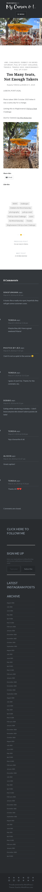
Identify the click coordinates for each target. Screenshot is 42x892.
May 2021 (9, 832)
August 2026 (10, 603)
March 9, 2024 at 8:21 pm (13, 403)
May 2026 (9, 615)
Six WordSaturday (24, 118)
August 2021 (10, 820)
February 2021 (11, 844)
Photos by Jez (11, 348)
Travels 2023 (18, 67)
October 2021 (11, 812)
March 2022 (10, 793)
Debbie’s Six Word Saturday (20, 208)
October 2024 (11, 690)
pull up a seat (27, 212)
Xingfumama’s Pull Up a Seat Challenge (21, 225)
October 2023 (11, 737)
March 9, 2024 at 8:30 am (13, 295)
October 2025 (11, 642)
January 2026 (11, 630)
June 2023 (10, 749)
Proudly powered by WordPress (20, 885)
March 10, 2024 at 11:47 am (14, 459)
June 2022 (10, 781)
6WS (6, 62)
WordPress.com (27, 887)
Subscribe (28, 569)
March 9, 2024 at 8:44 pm (18, 434)
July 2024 (9, 702)
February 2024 (11, 721)
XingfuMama (10, 292)
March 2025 (10, 670)
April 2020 (10, 856)
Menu (22, 14)
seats (31, 216)
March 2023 (10, 761)
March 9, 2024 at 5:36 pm (18, 323)
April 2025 (10, 666)
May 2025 (9, 662)
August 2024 (10, 698)
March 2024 (10, 717)
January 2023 (11, 769)
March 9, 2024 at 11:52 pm (18, 375)
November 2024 (11, 686)
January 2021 (11, 848)
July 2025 (9, 654)
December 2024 (12, 682)
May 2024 (9, 709)
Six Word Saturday (16, 221)
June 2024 (10, 706)
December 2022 (12, 773)
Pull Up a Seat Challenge (25, 65)
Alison (7, 456)
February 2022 (11, 797)
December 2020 (12, 852)
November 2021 (11, 808)
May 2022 (9, 785)
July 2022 (9, 777)
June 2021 (10, 828)
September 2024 (12, 694)
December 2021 (12, 804)
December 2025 (12, 634)
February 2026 (11, 626)
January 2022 (11, 800)
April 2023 (10, 757)
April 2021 (10, 836)
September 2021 (12, 816)
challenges (14, 62)
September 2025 (12, 646)
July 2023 (9, 745)
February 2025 (11, 674)
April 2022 (10, 789)
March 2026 (10, 622)
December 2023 (12, 729)
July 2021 (9, 824)
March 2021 (10, 840)
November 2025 (11, 638)
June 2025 (10, 658)
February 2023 (11, 765)
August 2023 (10, 741)
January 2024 (11, 725)
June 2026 (10, 610)
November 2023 (11, 733)
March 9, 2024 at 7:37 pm (13, 351)
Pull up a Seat (31, 108)
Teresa (16, 85)
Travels (7, 67)
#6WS (15, 204)
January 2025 (11, 678)
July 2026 (9, 607)
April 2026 (10, 618)
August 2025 (10, 650)
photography (14, 212)
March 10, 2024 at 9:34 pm (18, 484)
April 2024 (10, 713)
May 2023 (9, 753)
